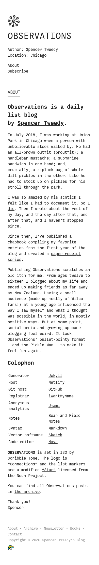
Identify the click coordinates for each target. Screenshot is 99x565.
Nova (53, 442)
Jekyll (55, 376)
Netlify (56, 383)
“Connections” (22, 464)
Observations (40, 36)
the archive (27, 492)
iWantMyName (61, 396)
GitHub (55, 389)
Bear (53, 416)
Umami (54, 406)
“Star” (49, 470)
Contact (15, 534)
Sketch (55, 435)
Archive (31, 528)
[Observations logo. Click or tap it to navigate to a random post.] (14, 21)
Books (75, 528)
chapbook (17, 242)
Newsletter (54, 528)
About (13, 65)
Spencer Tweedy (42, 50)
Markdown (57, 428)
